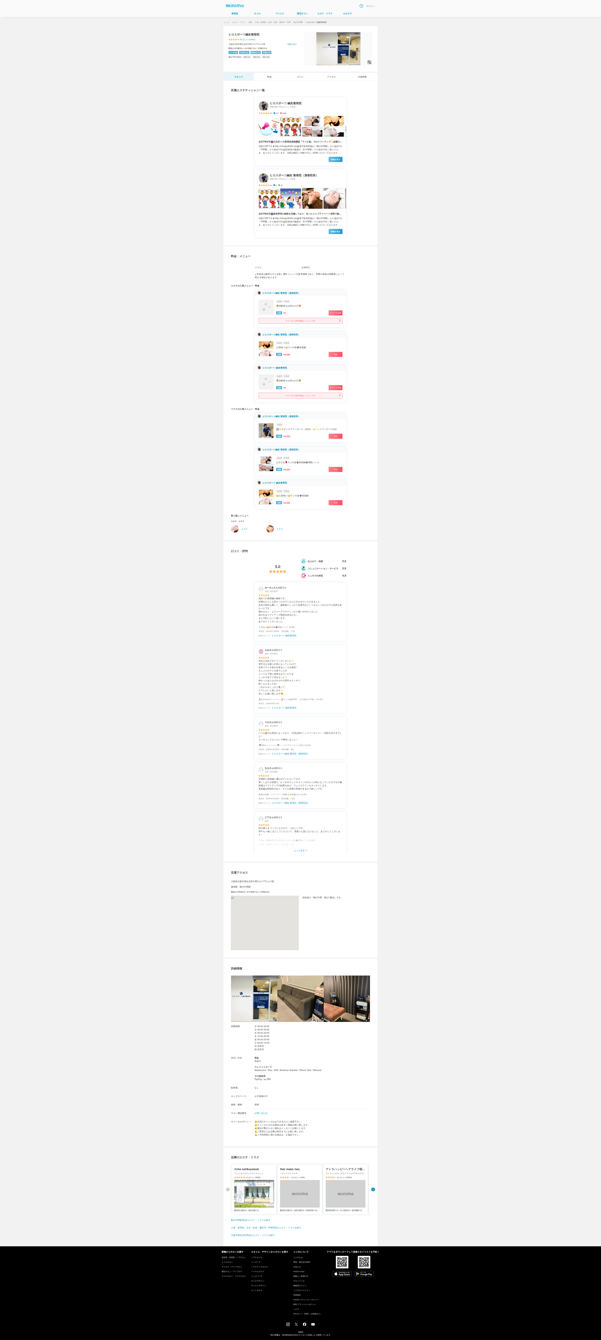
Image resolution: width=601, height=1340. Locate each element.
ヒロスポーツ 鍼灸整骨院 (274, 367)
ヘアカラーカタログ (259, 1266)
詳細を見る (335, 159)
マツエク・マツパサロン (232, 1266)
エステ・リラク (238, 22)
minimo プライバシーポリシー (306, 1299)
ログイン (370, 6)
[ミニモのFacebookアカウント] (304, 1325)
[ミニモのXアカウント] (296, 1325)
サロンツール (299, 1280)
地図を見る (292, 44)
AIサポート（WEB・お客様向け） (307, 1313)
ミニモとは (298, 1257)
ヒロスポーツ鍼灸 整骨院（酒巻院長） (281, 292)
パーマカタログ (257, 1271)
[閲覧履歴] (361, 5)
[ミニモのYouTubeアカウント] (313, 1324)
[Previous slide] (228, 1189)
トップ (226, 22)
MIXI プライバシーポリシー (304, 1304)
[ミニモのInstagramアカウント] (288, 1325)
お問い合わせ (261, 1113)
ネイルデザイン (257, 1280)
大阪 (250, 22)
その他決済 (259, 1075)
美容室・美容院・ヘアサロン (234, 1257)
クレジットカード (263, 1066)
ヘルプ (296, 1309)
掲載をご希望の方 (300, 1276)
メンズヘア (255, 1262)
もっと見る (299, 850)
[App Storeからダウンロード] (342, 1274)
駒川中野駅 (298, 22)
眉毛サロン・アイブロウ (232, 1271)
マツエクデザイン (258, 1285)
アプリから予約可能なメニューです (300, 320)
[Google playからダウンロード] (364, 1274)
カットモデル (256, 1290)
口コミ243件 (249, 39)
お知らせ (297, 1266)
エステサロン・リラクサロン (234, 1276)
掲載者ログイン (299, 1285)
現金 (256, 1057)
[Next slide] (373, 1189)
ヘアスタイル (256, 1257)
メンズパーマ (256, 1276)
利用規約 (297, 1294)
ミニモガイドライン (301, 1290)
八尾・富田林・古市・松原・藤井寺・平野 (273, 22)
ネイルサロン (227, 1262)
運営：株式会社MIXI (301, 1262)
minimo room (298, 1271)
